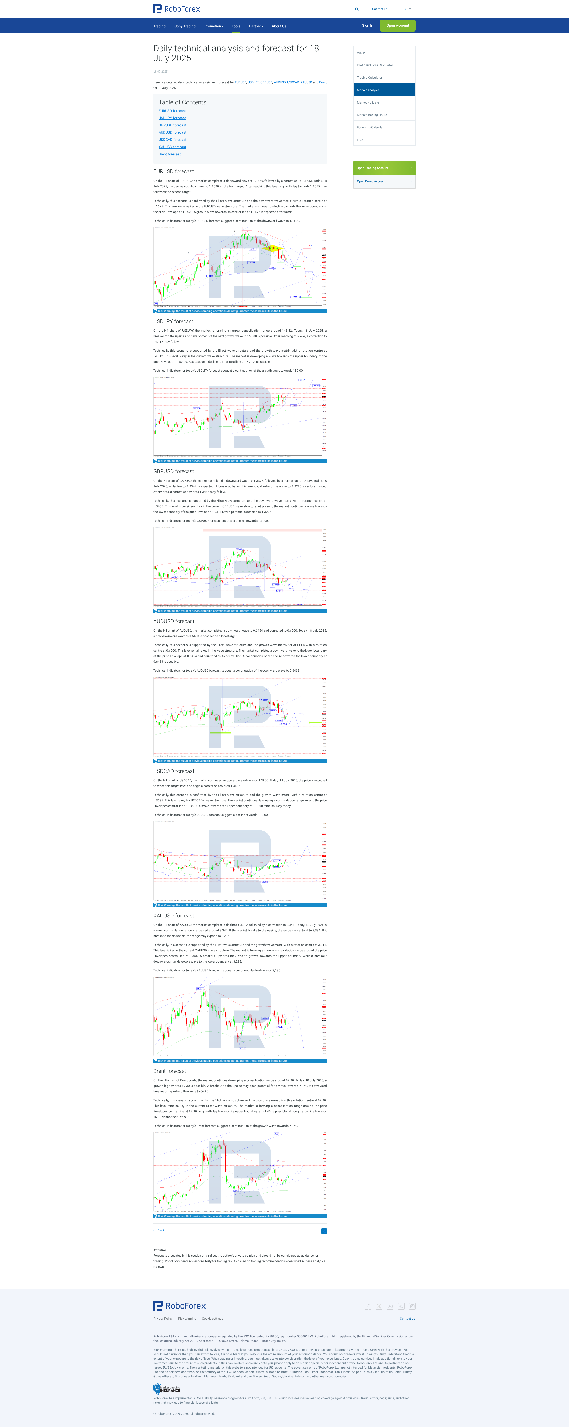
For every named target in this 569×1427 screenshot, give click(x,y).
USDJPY (253, 82)
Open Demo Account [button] (371, 181)
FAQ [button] (360, 140)
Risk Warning (187, 1318)
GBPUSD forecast (172, 125)
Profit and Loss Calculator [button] (375, 65)
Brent (323, 82)
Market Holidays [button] (368, 102)
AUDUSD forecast (172, 132)
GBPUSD (266, 82)
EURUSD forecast (172, 111)
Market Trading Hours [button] (372, 115)
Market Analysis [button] (368, 90)
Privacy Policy (162, 1318)
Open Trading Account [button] (372, 168)
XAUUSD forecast (172, 147)
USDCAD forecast (172, 140)
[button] (176, 8)
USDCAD (293, 82)
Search (287, 9)
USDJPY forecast (172, 118)
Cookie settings (212, 1318)
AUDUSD (280, 82)
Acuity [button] (361, 52)
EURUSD (240, 82)
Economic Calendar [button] (370, 127)
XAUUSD (306, 82)
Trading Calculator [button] (369, 77)
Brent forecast (170, 154)
